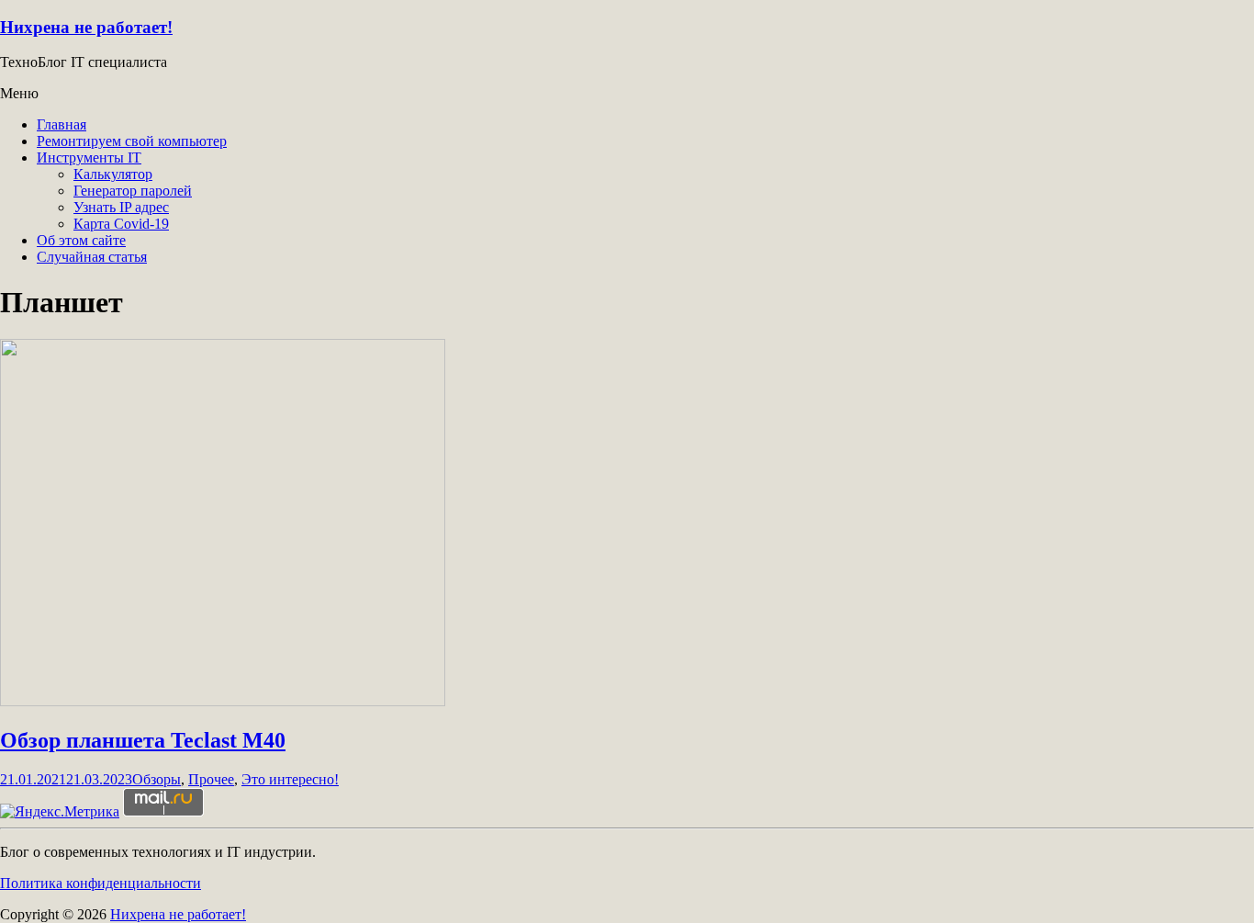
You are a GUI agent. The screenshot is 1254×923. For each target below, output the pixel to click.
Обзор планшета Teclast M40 (143, 740)
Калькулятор (112, 174)
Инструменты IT (89, 157)
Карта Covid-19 (121, 223)
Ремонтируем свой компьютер (132, 141)
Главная (61, 124)
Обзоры (156, 779)
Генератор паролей (132, 190)
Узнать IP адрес (121, 207)
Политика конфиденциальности (100, 883)
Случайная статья (92, 257)
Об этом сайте (81, 240)
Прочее (211, 779)
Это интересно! (290, 779)
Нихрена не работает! (86, 27)
